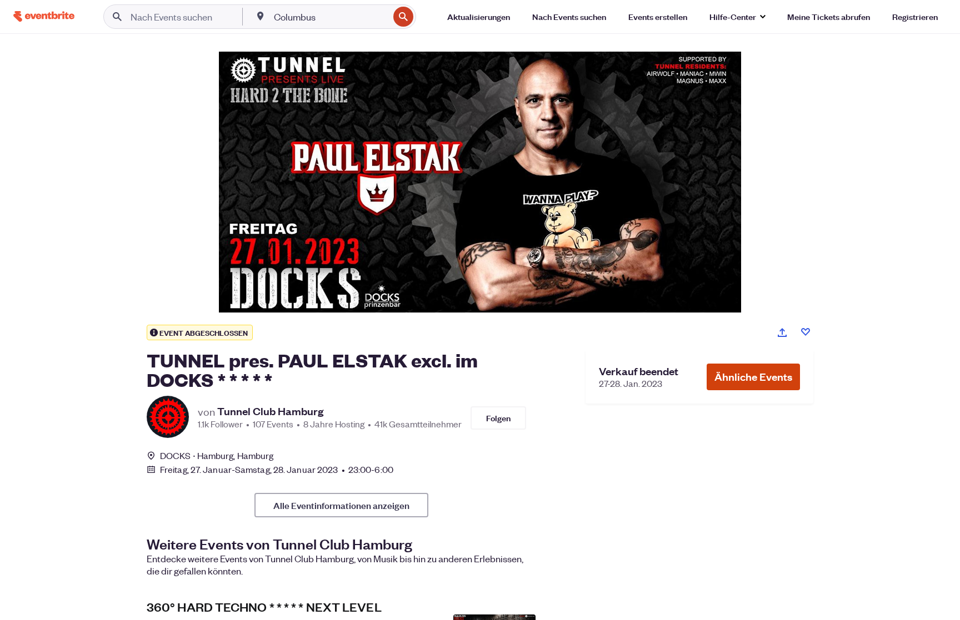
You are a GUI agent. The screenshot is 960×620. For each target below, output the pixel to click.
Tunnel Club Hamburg (270, 411)
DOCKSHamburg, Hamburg (216, 455)
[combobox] (330, 16)
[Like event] (805, 332)
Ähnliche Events (753, 377)
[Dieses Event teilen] (782, 332)
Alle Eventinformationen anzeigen (341, 505)
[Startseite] (43, 16)
